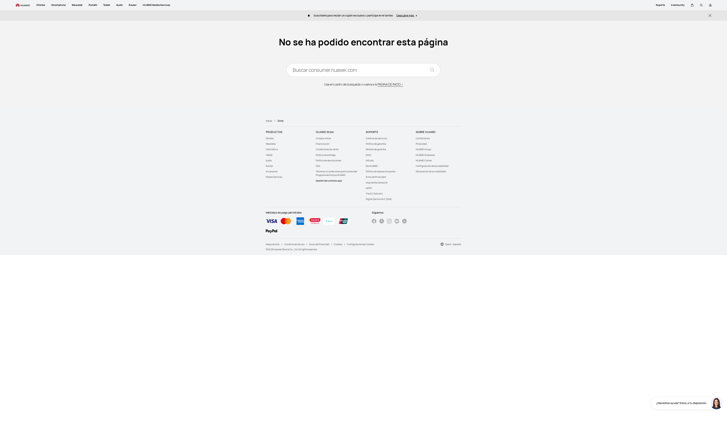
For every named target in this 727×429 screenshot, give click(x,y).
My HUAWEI (372, 166)
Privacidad (421, 143)
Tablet (269, 155)
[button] (692, 5)
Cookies (338, 244)
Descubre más (405, 15)
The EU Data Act (374, 193)
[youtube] (397, 221)
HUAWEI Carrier (424, 160)
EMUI (368, 155)
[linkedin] (404, 221)
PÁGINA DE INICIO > (390, 84)
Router (269, 166)
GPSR (369, 188)
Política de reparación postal (380, 171)
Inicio (269, 121)
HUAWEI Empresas (425, 155)
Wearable (271, 143)
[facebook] (374, 221)
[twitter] (381, 221)
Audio (269, 160)
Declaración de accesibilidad (431, 171)
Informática (272, 149)
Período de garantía (376, 149)
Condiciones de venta (327, 149)
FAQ (318, 166)
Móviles (270, 138)
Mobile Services (274, 177)
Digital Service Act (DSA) (379, 199)
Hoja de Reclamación (377, 182)
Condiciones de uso (294, 244)
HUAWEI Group (423, 149)
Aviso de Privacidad (376, 177)
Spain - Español (453, 244)
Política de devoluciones (328, 160)
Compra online (323, 138)
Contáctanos (423, 138)
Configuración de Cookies (360, 244)
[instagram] (389, 221)
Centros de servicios (376, 138)
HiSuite (370, 160)
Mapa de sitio (273, 244)
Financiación (322, 143)
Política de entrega (325, 155)
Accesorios (272, 171)
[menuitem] (288, 138)
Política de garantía (376, 143)
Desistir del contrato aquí (329, 180)
